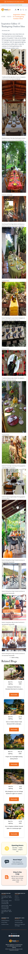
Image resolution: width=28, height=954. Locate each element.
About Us (16, 896)
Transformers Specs (19, 922)
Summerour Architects (18, 226)
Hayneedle (11, 562)
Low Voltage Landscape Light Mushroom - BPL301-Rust (6, 897)
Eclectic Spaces (6, 497)
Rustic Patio (5, 318)
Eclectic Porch (6, 466)
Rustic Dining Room (7, 560)
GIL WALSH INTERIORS (14, 79)
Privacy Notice (4, 922)
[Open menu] (26, 9)
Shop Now (18, 5)
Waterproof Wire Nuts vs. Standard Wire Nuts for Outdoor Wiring (14, 689)
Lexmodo (17, 950)
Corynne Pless (5, 499)
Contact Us (17, 898)
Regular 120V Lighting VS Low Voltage (20, 925)
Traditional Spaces (7, 378)
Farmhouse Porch (6, 224)
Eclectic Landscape (7, 195)
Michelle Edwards (11, 380)
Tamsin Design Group (14, 320)
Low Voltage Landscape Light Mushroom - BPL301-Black (6, 912)
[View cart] (20, 9)
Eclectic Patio (5, 349)
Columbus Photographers (18, 466)
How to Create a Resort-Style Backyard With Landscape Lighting (14, 724)
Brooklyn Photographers (18, 497)
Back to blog (15, 657)
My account (17, 899)
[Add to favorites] (18, 9)
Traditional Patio (6, 77)
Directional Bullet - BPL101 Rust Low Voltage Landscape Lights (6, 902)
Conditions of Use (4, 924)
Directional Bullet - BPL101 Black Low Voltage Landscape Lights (6, 907)
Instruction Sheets (18, 920)
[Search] (23, 9)
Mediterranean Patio (7, 138)
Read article (14, 694)
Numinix (21, 949)
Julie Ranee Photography (8, 468)
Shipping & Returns (5, 920)
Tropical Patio (5, 281)
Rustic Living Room (7, 622)
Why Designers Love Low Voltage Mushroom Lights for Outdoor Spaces (14, 793)
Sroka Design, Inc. (19, 140)
